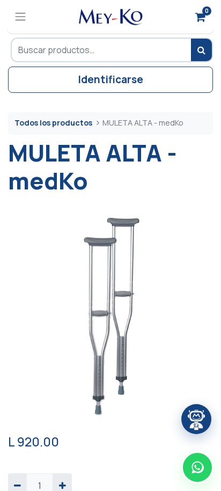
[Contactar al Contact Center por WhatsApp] (197, 467)
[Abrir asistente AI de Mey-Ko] (196, 419)
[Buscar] (202, 50)
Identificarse (110, 79)
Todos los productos (53, 123)
